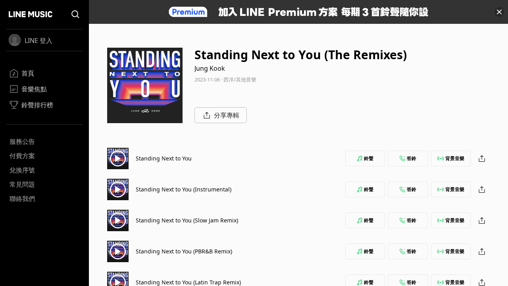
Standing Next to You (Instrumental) (183, 189)
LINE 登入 (38, 40)
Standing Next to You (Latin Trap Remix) (188, 282)
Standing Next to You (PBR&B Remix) (184, 251)
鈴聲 (368, 158)
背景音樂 (454, 158)
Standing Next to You (164, 158)
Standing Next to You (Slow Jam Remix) (187, 220)
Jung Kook (209, 68)
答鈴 (411, 158)
